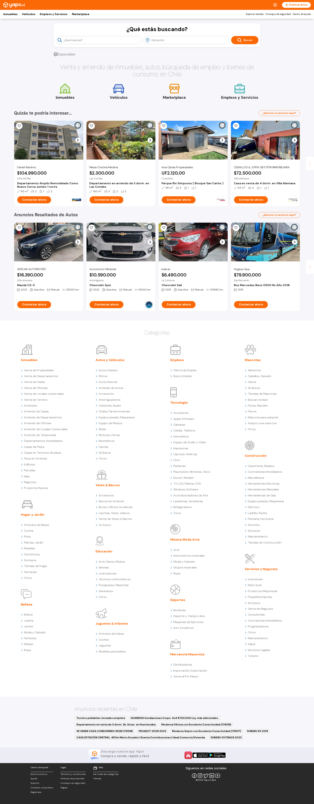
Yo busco (105, 525)
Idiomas (104, 567)
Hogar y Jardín (32, 514)
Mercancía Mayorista (187, 654)
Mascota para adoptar (263, 417)
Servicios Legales (259, 650)
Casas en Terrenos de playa (42, 453)
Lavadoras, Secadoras (188, 501)
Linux (176, 460)
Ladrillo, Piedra (257, 513)
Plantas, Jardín (33, 542)
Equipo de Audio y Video (189, 442)
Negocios (30, 482)
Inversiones (255, 579)
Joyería (28, 620)
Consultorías (256, 614)
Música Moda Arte (185, 539)
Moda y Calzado (35, 632)
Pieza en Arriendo (35, 458)
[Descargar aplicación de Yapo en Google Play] (217, 755)
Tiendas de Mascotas (262, 394)
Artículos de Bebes (36, 525)
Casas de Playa (34, 447)
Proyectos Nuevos (36, 488)
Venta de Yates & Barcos (115, 519)
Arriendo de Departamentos (43, 417)
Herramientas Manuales (263, 489)
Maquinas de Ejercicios (188, 622)
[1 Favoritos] (91, 126)
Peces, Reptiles (258, 405)
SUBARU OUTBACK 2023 (226, 737)
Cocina (28, 531)
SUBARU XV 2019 (257, 731)
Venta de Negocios (260, 609)
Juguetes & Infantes (112, 623)
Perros (252, 411)
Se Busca (105, 453)
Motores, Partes (109, 435)
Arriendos (30, 405)
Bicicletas (179, 610)
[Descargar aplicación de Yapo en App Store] (200, 755)
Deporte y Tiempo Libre (189, 616)
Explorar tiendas (255, 14)
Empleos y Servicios (53, 14)
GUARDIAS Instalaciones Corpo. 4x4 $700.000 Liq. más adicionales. (175, 718)
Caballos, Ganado (259, 376)
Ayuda (34, 778)
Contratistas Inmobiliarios (265, 472)
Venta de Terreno (35, 400)
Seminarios (106, 591)
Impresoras (180, 448)
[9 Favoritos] (19, 126)
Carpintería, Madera (261, 466)
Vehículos (28, 14)
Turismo (253, 656)
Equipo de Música (110, 423)
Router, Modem (183, 478)
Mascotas (253, 360)
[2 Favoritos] (91, 227)
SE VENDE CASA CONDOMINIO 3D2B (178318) (105, 731)
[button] (77, 140)
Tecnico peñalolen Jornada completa (101, 718)
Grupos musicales (185, 567)
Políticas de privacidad (72, 778)
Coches (104, 640)
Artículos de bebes (111, 634)
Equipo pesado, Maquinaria (117, 417)
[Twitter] (206, 776)
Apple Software (183, 419)
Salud (251, 644)
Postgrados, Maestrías (114, 585)
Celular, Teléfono (184, 430)
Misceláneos (256, 478)
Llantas (103, 447)
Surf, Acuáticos (183, 628)
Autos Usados (108, 370)
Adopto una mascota (262, 423)
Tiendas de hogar (35, 566)
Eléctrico (254, 507)
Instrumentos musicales (189, 556)
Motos (103, 376)
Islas (27, 476)
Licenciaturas (107, 573)
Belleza (26, 604)
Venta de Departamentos (41, 376)
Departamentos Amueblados (43, 441)
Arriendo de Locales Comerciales (46, 429)
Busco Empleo (182, 376)
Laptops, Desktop (185, 454)
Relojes (28, 644)
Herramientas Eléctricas (263, 483)
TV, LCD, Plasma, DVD (187, 483)
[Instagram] (200, 776)
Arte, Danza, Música (112, 562)
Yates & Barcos (108, 485)
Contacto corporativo (42, 787)
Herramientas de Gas (262, 495)
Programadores (258, 626)
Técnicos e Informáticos (114, 579)
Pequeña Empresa (260, 597)
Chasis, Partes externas (114, 411)
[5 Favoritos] (163, 126)
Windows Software (185, 489)
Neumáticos (106, 441)
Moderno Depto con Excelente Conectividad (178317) (206, 731)
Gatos (252, 382)
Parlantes (179, 466)
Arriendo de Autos (111, 388)
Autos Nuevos (108, 382)
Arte (176, 550)
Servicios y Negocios (261, 569)
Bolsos (28, 614)
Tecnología (179, 402)
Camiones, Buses (110, 405)
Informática (180, 436)
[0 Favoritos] (236, 126)
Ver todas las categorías (106, 774)
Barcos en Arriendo (111, 501)
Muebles (29, 548)
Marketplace (80, 14)
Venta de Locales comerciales (44, 394)
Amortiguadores (109, 400)
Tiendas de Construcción (264, 542)
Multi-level (254, 585)
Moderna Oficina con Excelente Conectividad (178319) (196, 724)
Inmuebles (10, 14)
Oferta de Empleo (185, 370)
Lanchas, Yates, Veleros (114, 513)
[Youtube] (217, 776)
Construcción (256, 455)
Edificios (29, 464)
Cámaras (179, 425)
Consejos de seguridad (278, 14)
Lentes (28, 626)
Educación (104, 551)
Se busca (30, 560)
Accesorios (106, 394)
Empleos (177, 360)
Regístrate (36, 792)
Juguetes (105, 645)
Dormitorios (32, 554)
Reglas (64, 787)
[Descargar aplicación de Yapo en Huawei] (188, 755)
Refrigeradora (182, 507)
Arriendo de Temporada (40, 435)
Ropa (27, 650)
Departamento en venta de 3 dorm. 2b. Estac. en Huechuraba (116, 724)
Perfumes (30, 638)
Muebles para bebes (112, 651)
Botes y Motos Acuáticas (115, 507)
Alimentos (254, 370)
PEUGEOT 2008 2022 (152, 731)
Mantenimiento (258, 536)
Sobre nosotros (39, 774)
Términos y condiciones (73, 774)
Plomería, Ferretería (260, 519)
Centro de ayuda (302, 14)
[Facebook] (194, 776)
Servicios (254, 525)
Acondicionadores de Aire (190, 495)
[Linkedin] (212, 776)
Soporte (35, 783)
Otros (28, 578)
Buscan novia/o (258, 400)
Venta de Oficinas (36, 388)
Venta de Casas (34, 382)
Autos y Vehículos (110, 360)
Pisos (27, 536)
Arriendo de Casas (36, 411)
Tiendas (97, 778)
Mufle (102, 429)
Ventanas (30, 572)
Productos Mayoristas (262, 591)
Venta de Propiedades (39, 370)
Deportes (177, 600)
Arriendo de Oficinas (37, 423)
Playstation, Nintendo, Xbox (191, 472)
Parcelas (29, 470)
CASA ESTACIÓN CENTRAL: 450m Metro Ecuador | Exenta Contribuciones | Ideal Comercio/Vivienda (141, 737)
